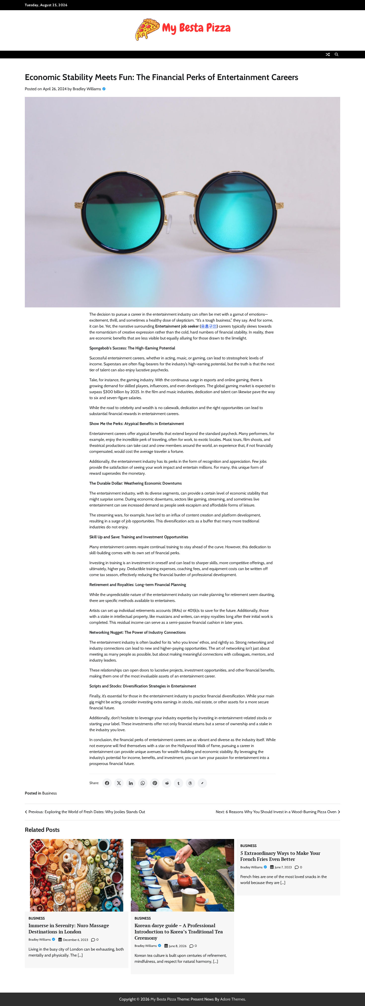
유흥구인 (209, 326)
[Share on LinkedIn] (131, 783)
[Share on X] (119, 783)
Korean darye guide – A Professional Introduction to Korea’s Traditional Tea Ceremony (179, 931)
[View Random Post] (327, 54)
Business (49, 793)
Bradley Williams (87, 88)
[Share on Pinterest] (154, 783)
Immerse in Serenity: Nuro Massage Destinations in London (69, 928)
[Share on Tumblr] (178, 783)
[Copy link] (202, 783)
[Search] (336, 54)
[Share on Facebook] (107, 783)
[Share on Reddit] (166, 783)
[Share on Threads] (190, 783)
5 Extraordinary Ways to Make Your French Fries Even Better (280, 856)
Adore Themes (232, 999)
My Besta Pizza (163, 999)
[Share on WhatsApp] (142, 783)
